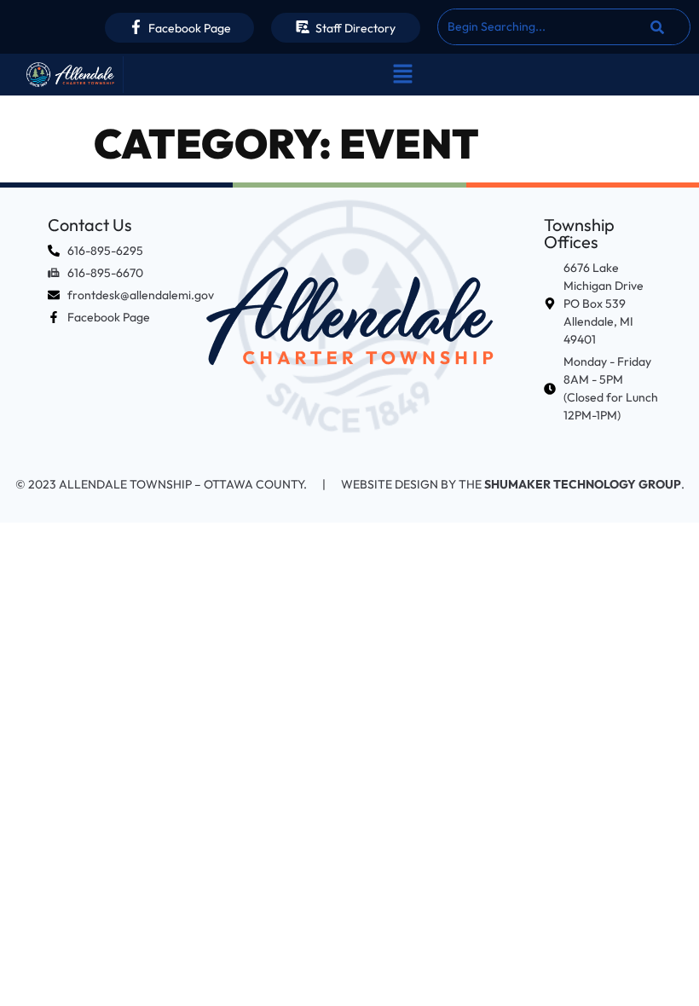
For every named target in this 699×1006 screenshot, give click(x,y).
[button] (402, 74)
